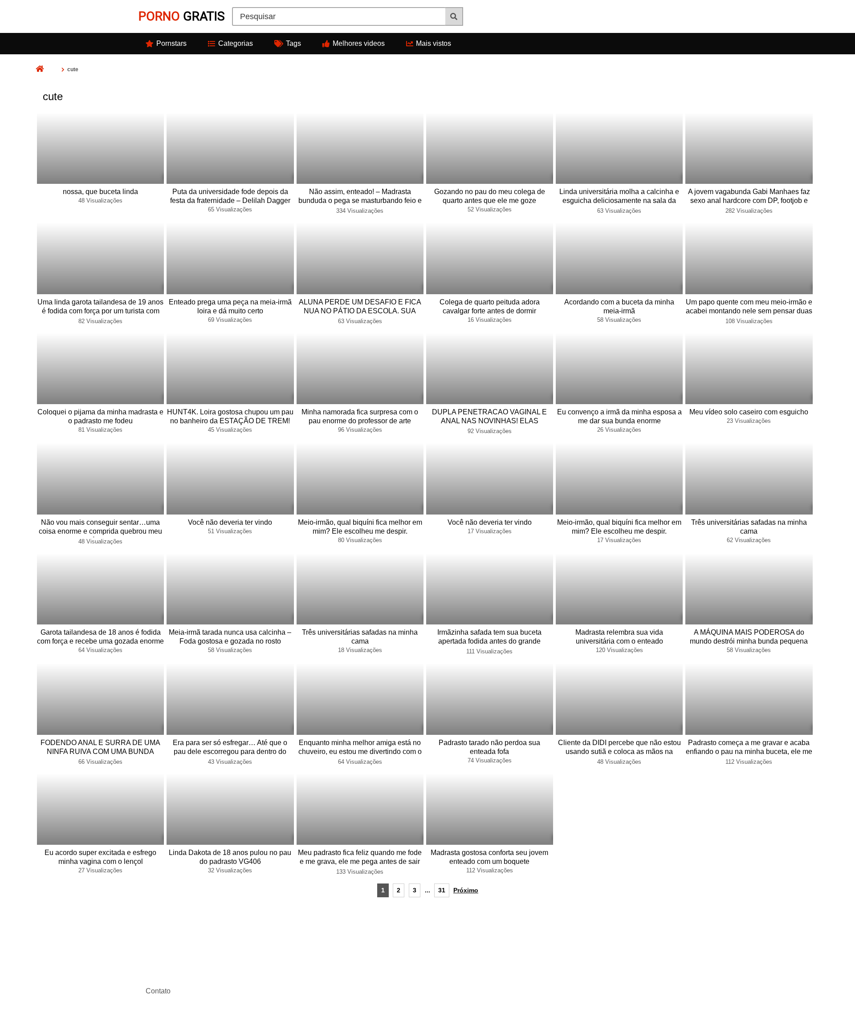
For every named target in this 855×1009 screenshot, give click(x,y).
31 (441, 890)
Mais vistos (433, 43)
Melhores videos (359, 43)
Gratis (181, 16)
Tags (293, 43)
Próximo (465, 890)
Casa (52, 69)
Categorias (235, 43)
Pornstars (171, 43)
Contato (158, 991)
